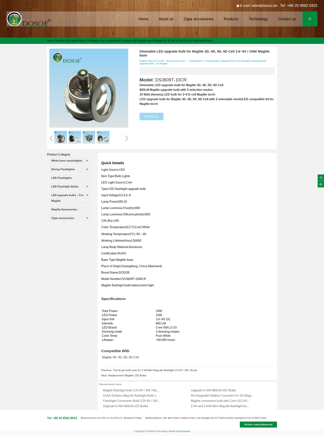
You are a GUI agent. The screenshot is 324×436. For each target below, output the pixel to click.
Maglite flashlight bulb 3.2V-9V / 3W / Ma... (131, 390)
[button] (51, 137)
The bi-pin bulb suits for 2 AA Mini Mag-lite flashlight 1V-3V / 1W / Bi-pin (155, 370)
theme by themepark (179, 431)
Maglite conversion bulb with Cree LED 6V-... (220, 400)
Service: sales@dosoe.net (258, 424)
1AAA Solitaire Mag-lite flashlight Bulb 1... (130, 395)
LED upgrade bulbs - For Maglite (82, 40)
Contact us (151, 116)
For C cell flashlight (110, 40)
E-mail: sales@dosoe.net (259, 6)
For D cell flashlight (240, 61)
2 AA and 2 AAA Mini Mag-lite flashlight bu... (220, 406)
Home (50, 40)
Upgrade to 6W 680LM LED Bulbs (213, 390)
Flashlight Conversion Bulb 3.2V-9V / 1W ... (131, 400)
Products (59, 40)
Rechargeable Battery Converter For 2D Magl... (222, 395)
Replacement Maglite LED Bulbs (127, 375)
